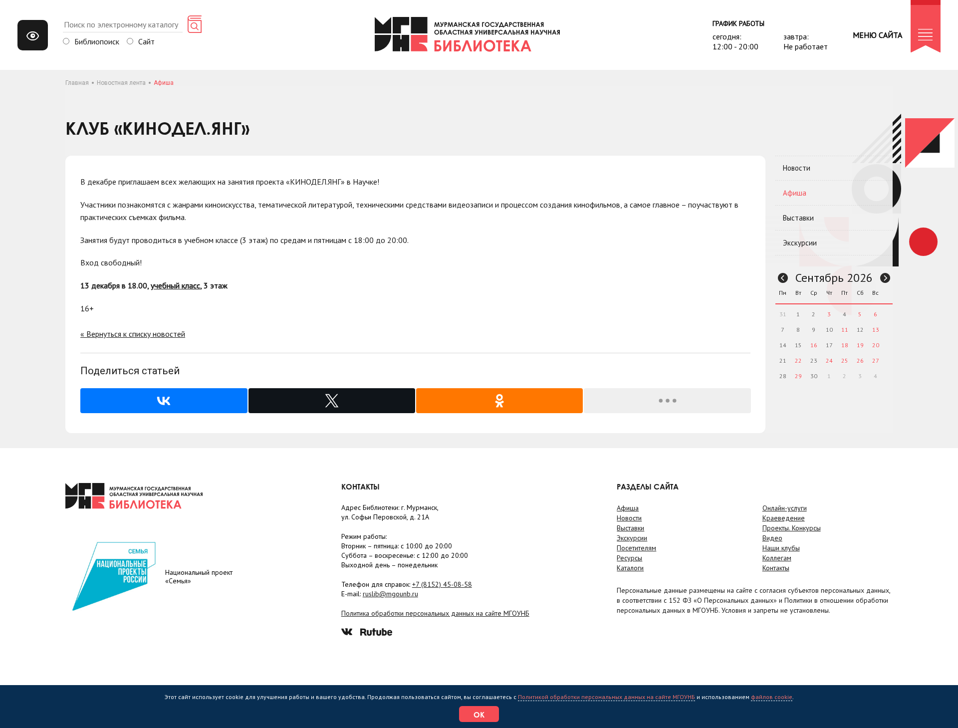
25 (844, 360)
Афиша (794, 193)
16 (813, 345)
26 (860, 360)
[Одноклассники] (499, 400)
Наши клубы (781, 547)
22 (798, 360)
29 (798, 376)
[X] (331, 400)
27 (875, 360)
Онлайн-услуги (784, 507)
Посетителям (636, 547)
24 (829, 360)
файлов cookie (771, 697)
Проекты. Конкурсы (791, 527)
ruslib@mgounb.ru (390, 593)
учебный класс (175, 285)
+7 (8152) (442, 584)
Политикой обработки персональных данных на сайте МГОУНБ (606, 697)
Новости (796, 168)
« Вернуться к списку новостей (132, 334)
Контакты (775, 567)
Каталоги (630, 567)
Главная (77, 83)
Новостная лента (121, 83)
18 (844, 345)
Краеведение (783, 517)
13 (875, 329)
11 (844, 329)
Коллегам (776, 557)
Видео (772, 537)
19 (860, 345)
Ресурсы (629, 557)
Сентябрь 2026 (834, 277)
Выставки (798, 218)
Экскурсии (800, 242)
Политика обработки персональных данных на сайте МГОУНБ (435, 613)
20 (875, 345)
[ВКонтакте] (163, 400)
